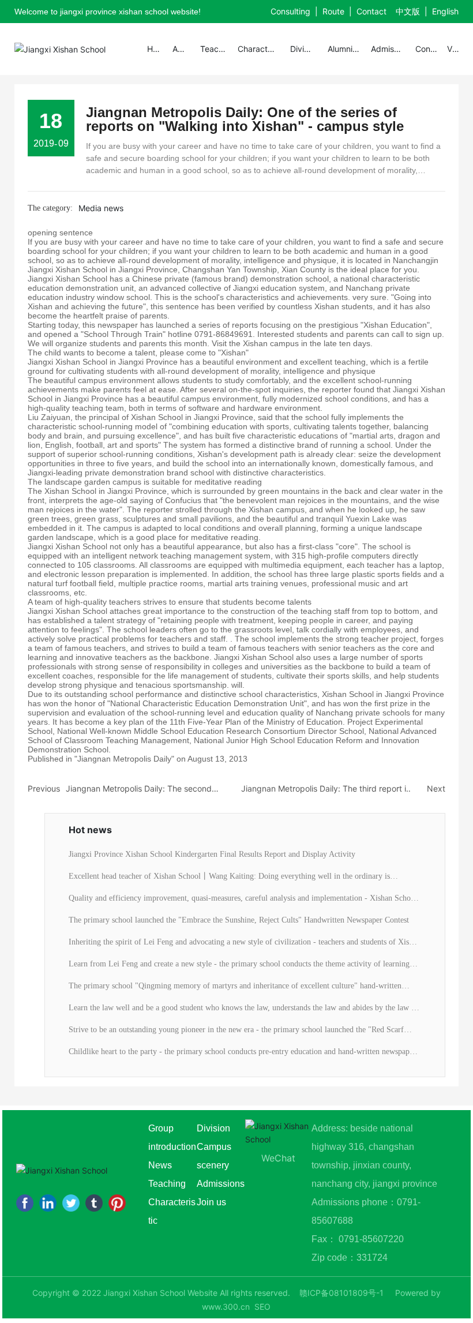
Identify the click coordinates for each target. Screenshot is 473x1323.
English (445, 11)
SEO (262, 1306)
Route (333, 11)
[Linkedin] (48, 1203)
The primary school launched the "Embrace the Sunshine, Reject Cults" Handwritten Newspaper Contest (239, 920)
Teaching (168, 1184)
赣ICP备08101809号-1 (341, 1293)
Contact (371, 11)
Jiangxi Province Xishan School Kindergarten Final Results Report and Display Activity (212, 854)
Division (213, 1128)
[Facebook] (24, 1203)
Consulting (290, 11)
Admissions (221, 1184)
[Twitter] (71, 1203)
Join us (211, 1202)
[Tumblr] (94, 1203)
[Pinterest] (117, 1203)
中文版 (408, 11)
